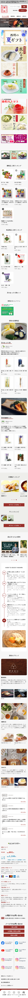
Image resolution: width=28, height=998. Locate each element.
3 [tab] (14, 499)
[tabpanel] (10, 488)
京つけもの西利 (5, 16)
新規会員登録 (15, 10)
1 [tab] (11, 499)
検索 (24, 6)
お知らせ (9, 994)
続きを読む (23, 801)
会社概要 (4, 994)
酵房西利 (13, 16)
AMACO (24, 16)
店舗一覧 (24, 994)
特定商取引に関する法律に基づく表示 (10, 979)
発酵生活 (19, 16)
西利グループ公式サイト (7, 976)
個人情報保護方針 (5, 982)
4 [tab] (16, 499)
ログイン (22, 10)
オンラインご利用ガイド (7, 985)
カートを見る (18, 995)
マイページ (14, 994)
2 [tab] (13, 499)
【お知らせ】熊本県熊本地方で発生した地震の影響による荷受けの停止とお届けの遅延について (16, 2)
